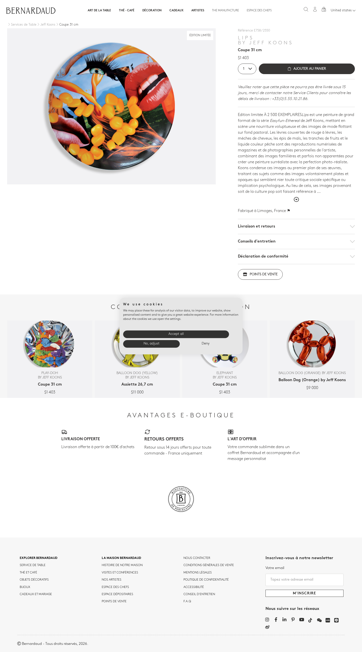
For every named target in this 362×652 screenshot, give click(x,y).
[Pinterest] (293, 619)
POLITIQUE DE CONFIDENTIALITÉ (206, 579)
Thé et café (28, 572)
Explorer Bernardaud (38, 558)
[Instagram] (267, 619)
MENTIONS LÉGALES (197, 572)
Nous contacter (196, 558)
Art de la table (99, 10)
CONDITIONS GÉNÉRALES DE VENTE (208, 565)
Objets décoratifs (34, 579)
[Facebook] (276, 619)
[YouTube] (301, 619)
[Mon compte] (315, 9)
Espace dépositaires (117, 594)
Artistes (197, 10)
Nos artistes (111, 579)
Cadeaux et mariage (36, 594)
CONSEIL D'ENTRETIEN (199, 594)
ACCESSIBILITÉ (193, 587)
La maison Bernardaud (121, 558)
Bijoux (25, 587)
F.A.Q (187, 601)
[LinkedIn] (284, 619)
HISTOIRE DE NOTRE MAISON (122, 565)
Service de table (33, 565)
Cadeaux (176, 10)
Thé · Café (126, 10)
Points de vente (264, 274)
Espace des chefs (259, 10)
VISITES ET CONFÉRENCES (120, 572)
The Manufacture (225, 10)
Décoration (152, 10)
